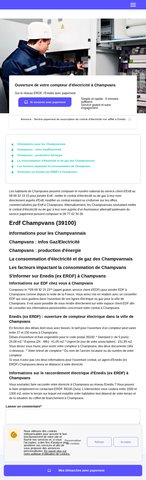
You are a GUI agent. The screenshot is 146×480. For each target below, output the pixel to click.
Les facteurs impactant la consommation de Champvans (53, 166)
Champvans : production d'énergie (39, 155)
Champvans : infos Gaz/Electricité (39, 149)
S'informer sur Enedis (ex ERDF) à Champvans (47, 171)
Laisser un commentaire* (24, 406)
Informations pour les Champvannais (41, 143)
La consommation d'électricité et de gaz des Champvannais (56, 160)
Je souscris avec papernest (48, 102)
